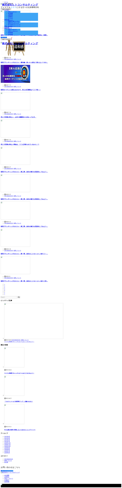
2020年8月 (7, 449)
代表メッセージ (12, 11)
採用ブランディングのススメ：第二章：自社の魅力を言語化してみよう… (24, 171)
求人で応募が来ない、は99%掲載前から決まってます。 (18, 117)
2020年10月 (7, 446)
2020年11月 (7, 444)
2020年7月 (7, 451)
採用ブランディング (13, 23)
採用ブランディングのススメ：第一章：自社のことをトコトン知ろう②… (24, 281)
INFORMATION (8, 59)
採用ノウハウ (8, 26)
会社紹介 (6, 10)
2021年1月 (7, 441)
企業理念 (10, 15)
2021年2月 (7, 439)
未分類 (6, 462)
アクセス (10, 18)
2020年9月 (7, 447)
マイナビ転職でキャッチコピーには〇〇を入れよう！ (19, 341)
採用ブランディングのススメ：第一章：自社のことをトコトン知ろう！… (24, 253)
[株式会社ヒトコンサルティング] (19, 4)
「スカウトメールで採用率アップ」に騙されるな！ (18, 401)
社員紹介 (10, 16)
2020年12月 (7, 443)
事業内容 (6, 19)
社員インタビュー (13, 31)
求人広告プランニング (14, 24)
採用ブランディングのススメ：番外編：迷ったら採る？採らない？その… (24, 62)
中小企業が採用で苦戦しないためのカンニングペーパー (20, 429)
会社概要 (10, 13)
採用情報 (6, 27)
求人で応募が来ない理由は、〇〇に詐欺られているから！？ (20, 144)
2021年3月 (7, 438)
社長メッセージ (12, 29)
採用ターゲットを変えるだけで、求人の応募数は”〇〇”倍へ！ (21, 90)
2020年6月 (7, 452)
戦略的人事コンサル (13, 21)
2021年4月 (7, 436)
